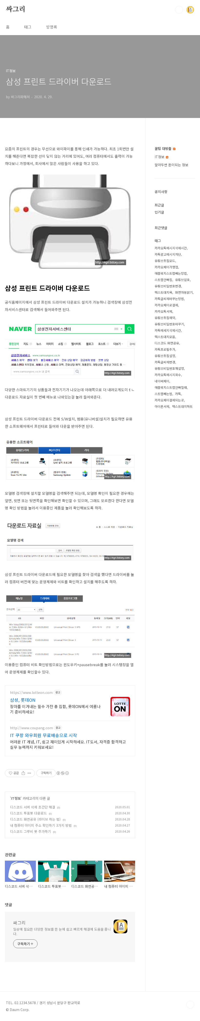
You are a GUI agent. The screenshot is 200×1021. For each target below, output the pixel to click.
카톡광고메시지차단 (168, 254)
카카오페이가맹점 (166, 267)
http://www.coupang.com (31, 728)
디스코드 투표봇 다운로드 (28, 813)
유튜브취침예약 (165, 317)
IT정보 (16, 798)
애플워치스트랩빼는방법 (171, 273)
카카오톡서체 (163, 311)
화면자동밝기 (184, 292)
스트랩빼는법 (163, 393)
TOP (190, 1005)
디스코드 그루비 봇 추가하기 (30, 831)
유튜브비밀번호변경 (168, 286)
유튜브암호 (182, 279)
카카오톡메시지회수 (168, 374)
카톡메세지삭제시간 (168, 330)
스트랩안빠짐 (163, 279)
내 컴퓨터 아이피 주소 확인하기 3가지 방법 (41, 825)
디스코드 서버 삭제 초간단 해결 (32, 807)
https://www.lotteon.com (31, 692)
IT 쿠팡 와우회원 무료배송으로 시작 (43, 735)
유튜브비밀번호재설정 (169, 368)
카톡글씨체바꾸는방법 (169, 298)
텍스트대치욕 (163, 292)
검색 (179, 9)
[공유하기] (23, 773)
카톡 (178, 393)
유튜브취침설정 (165, 355)
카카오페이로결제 (166, 305)
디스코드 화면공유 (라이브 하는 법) (35, 819)
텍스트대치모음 (165, 336)
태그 (27, 27)
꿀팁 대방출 (163, 148)
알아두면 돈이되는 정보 (171, 164)
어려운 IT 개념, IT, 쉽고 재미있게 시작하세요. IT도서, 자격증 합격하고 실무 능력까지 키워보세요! (68, 744)
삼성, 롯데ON (22, 700)
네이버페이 (162, 381)
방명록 (51, 27)
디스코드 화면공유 (167, 343)
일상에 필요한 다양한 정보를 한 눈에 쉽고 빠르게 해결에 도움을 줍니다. (62, 931)
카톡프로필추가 (165, 349)
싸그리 (15, 9)
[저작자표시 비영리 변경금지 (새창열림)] (62, 773)
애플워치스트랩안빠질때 (171, 387)
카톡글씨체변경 (165, 362)
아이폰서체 (162, 406)
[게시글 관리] (29, 773)
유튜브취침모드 (165, 260)
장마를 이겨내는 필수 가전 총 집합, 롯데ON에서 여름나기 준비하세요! (55, 708)
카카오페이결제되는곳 (169, 400)
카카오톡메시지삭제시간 (171, 248)
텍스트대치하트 (182, 406)
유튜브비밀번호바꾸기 (169, 324)
